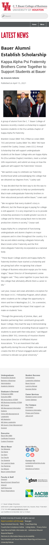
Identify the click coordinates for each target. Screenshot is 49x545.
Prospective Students (8, 377)
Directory (4, 479)
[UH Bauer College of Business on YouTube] (32, 456)
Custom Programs (7, 441)
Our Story (4, 455)
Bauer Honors (30, 383)
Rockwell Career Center (34, 397)
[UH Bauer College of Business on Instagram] (37, 451)
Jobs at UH (29, 416)
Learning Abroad (31, 386)
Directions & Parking (32, 469)
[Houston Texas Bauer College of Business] (24, 6)
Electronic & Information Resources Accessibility (17, 536)
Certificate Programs (8, 438)
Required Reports (7, 533)
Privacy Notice (42, 527)
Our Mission (5, 469)
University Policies (7, 542)
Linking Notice (30, 527)
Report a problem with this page (12, 521)
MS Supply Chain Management (11, 425)
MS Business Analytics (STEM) (11, 402)
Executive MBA (6, 397)
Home (34, 24)
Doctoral (4, 428)
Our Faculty (5, 457)
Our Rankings (5, 466)
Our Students (5, 460)
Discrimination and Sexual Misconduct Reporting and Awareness (23, 539)
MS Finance (5, 405)
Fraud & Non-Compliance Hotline (12, 527)
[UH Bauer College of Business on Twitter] (28, 456)
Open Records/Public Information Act (14, 530)
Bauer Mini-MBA (6, 435)
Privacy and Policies (32, 413)
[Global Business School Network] (37, 483)
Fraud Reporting (31, 524)
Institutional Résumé (35, 530)
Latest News (15, 35)
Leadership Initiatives (33, 380)
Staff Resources (6, 488)
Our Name (4, 452)
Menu (42, 24)
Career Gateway (31, 399)
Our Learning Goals (7, 463)
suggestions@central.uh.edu (35, 463)
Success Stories (31, 389)
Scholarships (30, 377)
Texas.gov (28, 521)
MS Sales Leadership (8, 422)
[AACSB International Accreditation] (37, 496)
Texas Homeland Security (9, 524)
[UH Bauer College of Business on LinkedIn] (32, 451)
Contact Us (29, 466)
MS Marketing (5, 419)
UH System (29, 407)
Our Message (5, 449)
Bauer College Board (8, 471)
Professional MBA (7, 394)
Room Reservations (8, 491)
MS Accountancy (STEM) (9, 399)
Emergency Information (33, 410)
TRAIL (22, 524)
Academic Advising (7, 386)
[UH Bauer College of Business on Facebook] (28, 451)
